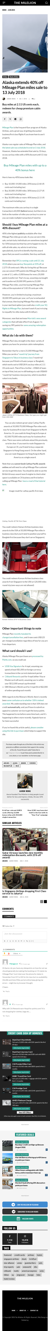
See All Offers (25, 1112)
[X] (10, 119)
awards (23, 763)
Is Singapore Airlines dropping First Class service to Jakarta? (24, 892)
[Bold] (4, 941)
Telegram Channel (14, 753)
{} (29, 941)
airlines (6, 763)
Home (4, 10)
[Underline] (10, 941)
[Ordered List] (15, 941)
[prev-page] (41, 901)
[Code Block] (24, 941)
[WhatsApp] (20, 119)
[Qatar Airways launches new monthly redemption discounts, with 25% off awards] (25, 839)
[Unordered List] (18, 941)
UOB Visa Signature (13, 666)
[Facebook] (4, 119)
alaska (15, 763)
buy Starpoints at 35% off (30, 264)
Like (9, 1234)
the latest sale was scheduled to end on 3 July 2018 (23, 147)
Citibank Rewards (12, 676)
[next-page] (45, 901)
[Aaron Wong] (4, 98)
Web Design (42, 1317)
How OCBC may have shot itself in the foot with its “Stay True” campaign (38, 812)
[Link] (26, 941)
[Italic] (7, 941)
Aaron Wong (11, 98)
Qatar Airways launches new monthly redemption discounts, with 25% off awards (22, 855)
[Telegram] (15, 119)
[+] (32, 941)
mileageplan (8, 766)
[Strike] (13, 941)
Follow (25, 1234)
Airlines (11, 10)
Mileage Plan (7, 127)
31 (46, 1175)
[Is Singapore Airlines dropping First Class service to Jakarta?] (25, 877)
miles (17, 766)
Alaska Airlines (14, 77)
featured (32, 763)
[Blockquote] (21, 941)
